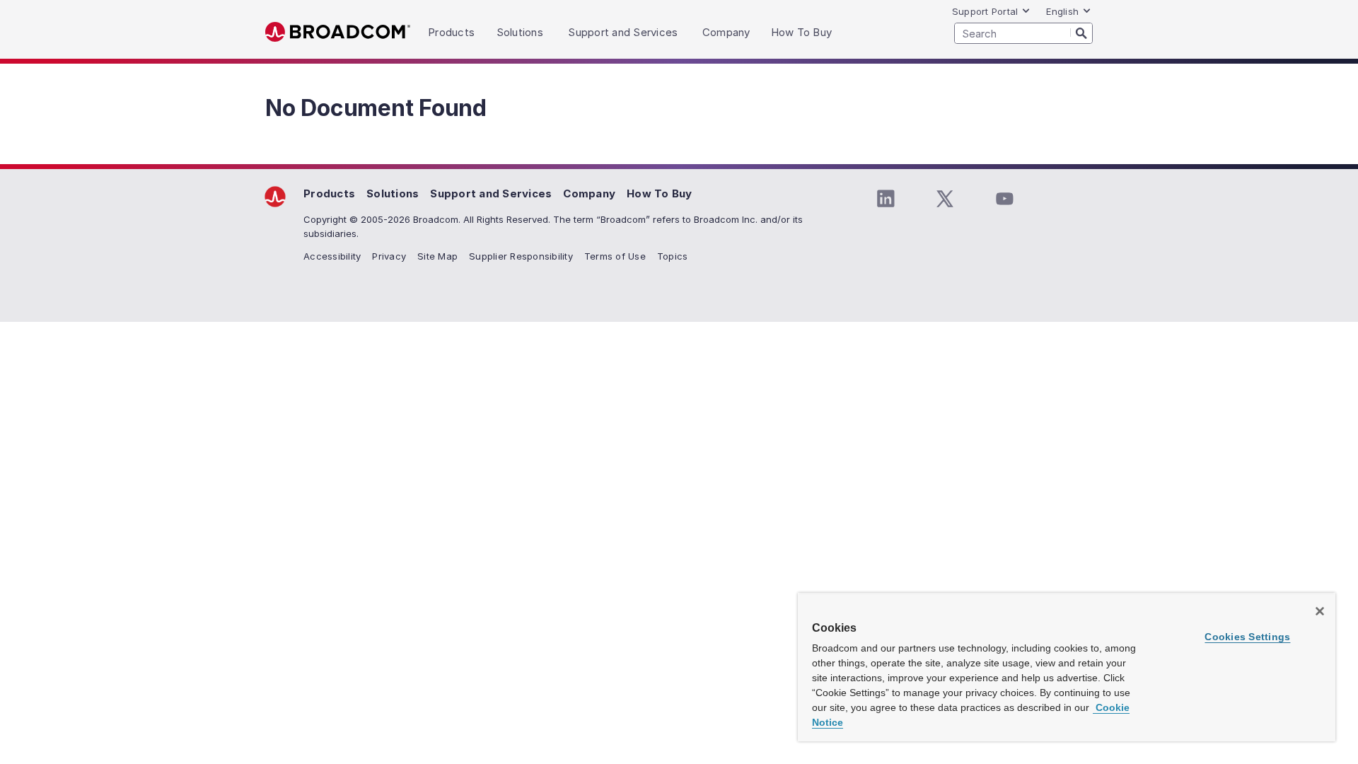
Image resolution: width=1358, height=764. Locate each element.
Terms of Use (615, 256)
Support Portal (985, 11)
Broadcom (337, 32)
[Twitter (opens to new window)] (945, 199)
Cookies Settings (1247, 636)
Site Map (437, 256)
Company (589, 193)
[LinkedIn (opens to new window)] (885, 199)
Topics (672, 256)
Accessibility (332, 256)
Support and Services (491, 193)
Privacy (389, 256)
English (1062, 11)
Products (329, 193)
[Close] (1320, 611)
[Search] (1081, 32)
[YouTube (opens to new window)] (1004, 199)
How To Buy (659, 193)
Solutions (392, 193)
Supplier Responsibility (521, 256)
